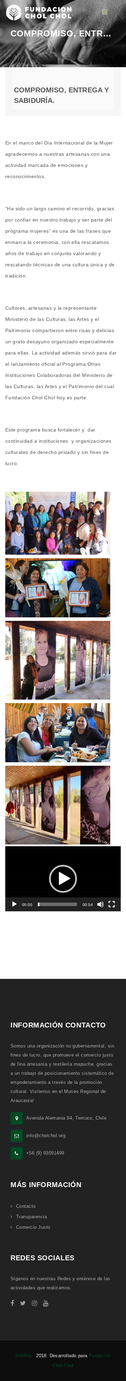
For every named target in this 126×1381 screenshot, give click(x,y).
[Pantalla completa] (111, 904)
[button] (63, 879)
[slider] (57, 904)
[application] (63, 878)
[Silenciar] (100, 904)
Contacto (26, 1206)
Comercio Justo (33, 1227)
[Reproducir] (14, 904)
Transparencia (31, 1216)
